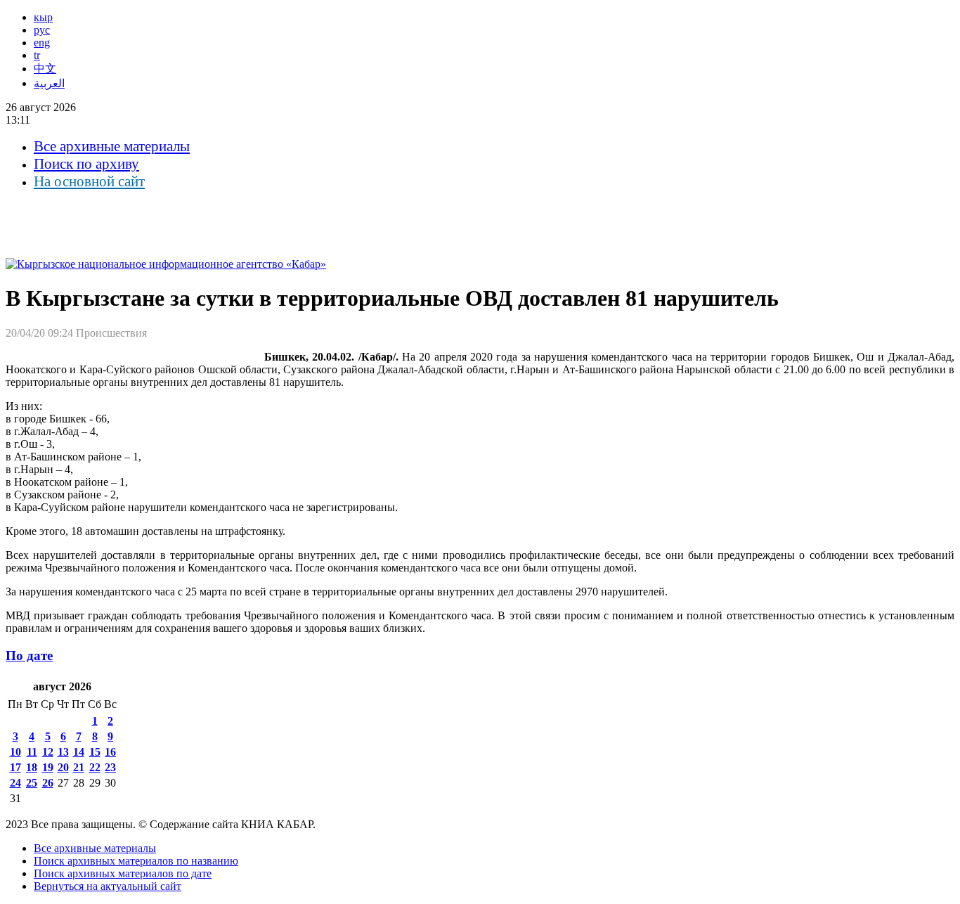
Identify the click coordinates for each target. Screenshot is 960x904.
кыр (43, 17)
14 (78, 752)
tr (37, 55)
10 (15, 752)
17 (15, 767)
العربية (49, 83)
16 (110, 752)
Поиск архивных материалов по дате (123, 873)
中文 (45, 69)
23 (110, 767)
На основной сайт (89, 181)
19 (47, 767)
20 (63, 767)
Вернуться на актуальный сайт (107, 886)
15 (94, 752)
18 (31, 767)
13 (63, 752)
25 (31, 783)
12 (47, 752)
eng (42, 43)
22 (94, 767)
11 (32, 752)
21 (78, 767)
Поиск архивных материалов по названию (136, 861)
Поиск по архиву (86, 163)
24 (15, 783)
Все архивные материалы (112, 146)
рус (42, 30)
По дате (29, 655)
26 (47, 783)
